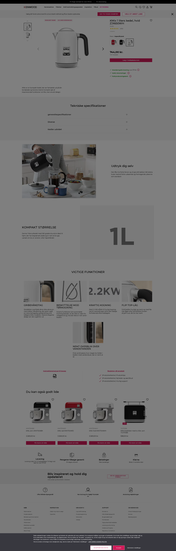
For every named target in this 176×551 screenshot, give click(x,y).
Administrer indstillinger (134, 548)
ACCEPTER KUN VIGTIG (101, 548)
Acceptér (118, 548)
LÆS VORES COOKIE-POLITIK (97, 541)
